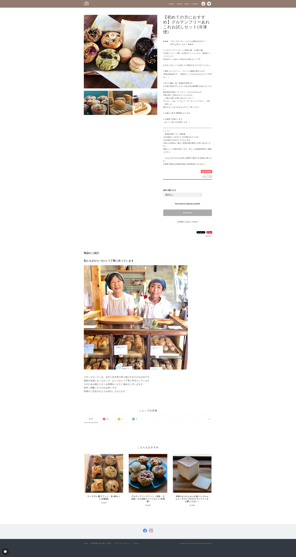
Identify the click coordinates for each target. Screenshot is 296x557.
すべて (91, 419)
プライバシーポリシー (122, 543)
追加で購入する (169, 190)
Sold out (187, 213)
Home (171, 4)
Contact (195, 4)
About (179, 4)
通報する (208, 236)
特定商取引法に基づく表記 (101, 543)
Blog (187, 4)
